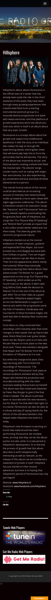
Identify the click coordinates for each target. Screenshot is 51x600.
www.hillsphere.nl (21, 482)
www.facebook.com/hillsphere (30, 486)
